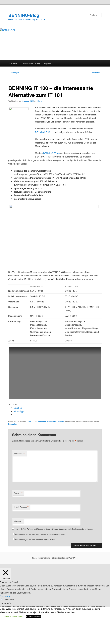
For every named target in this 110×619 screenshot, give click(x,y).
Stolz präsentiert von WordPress (65, 558)
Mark (40, 101)
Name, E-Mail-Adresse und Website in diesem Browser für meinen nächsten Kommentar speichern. (54, 529)
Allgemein (42, 421)
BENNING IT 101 (43, 132)
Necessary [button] (5, 596)
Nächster (97, 72)
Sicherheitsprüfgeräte (55, 421)
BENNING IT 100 (51, 153)
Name (18, 493)
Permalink (12, 424)
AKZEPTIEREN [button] (33, 616)
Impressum (49, 63)
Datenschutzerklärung (31, 63)
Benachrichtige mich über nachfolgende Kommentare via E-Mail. (40, 534)
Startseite (13, 63)
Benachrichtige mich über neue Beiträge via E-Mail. (35, 539)
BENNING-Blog (23, 15)
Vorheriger (13, 72)
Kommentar (19, 453)
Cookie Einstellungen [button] (12, 616)
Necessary (8, 599)
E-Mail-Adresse (21, 507)
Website (17, 521)
